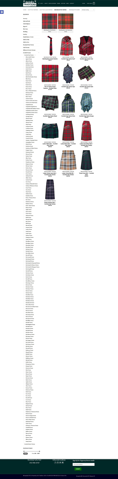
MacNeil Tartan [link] (29, 326)
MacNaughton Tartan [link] (30, 324)
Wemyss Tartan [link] (29, 437)
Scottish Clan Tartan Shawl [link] (50, 116)
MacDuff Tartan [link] (29, 271)
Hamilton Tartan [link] (29, 195)
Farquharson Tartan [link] (30, 162)
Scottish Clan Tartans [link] (46, 10)
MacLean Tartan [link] (29, 310)
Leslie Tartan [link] (28, 233)
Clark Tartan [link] (28, 124)
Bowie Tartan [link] (28, 81)
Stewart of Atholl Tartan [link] (31, 417)
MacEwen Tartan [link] (29, 273)
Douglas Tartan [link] (29, 150)
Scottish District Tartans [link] (29, 444)
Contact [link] (72, 3)
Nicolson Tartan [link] (29, 378)
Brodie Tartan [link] (29, 84)
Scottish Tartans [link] (33, 10)
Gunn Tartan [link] (28, 191)
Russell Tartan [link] (29, 397)
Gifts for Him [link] (26, 39)
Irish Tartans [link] (26, 47)
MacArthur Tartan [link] (30, 245)
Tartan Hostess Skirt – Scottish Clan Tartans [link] (50, 203)
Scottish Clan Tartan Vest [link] (86, 59)
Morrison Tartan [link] (29, 368)
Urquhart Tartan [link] (29, 429)
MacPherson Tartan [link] (30, 334)
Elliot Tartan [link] (28, 158)
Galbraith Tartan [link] (29, 176)
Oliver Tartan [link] (28, 386)
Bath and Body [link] (26, 21)
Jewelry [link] (25, 34)
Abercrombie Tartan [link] (30, 57)
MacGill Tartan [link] (29, 279)
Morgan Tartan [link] (29, 366)
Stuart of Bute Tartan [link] (30, 419)
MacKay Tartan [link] (29, 292)
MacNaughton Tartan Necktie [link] (49, 59)
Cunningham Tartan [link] (30, 142)
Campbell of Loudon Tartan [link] (31, 112)
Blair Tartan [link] (28, 79)
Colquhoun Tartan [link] (30, 130)
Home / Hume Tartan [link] (30, 205)
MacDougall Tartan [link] (30, 269)
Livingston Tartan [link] (29, 237)
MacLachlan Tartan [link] (30, 304)
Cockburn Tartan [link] (29, 128)
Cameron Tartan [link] (29, 98)
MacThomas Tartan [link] (30, 344)
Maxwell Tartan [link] (29, 352)
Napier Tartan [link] (29, 376)
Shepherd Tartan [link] (29, 403)
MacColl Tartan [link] (29, 255)
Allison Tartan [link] (29, 61)
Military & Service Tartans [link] (29, 50)
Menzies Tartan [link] (29, 356)
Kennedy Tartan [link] (29, 219)
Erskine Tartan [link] (29, 160)
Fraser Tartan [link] (29, 174)
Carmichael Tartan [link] (30, 114)
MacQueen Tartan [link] (29, 336)
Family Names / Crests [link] (28, 37)
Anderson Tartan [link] (29, 63)
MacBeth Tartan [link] (29, 251)
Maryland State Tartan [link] (28, 45)
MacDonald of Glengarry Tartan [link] (32, 267)
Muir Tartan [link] (28, 370)
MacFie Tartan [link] (29, 277)
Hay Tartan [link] (28, 199)
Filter (25, 453)
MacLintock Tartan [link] (30, 318)
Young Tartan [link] (28, 441)
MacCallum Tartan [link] (30, 253)
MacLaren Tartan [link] (29, 308)
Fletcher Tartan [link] (29, 166)
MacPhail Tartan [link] (29, 330)
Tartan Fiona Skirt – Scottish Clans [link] (86, 173)
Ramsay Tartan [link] (29, 388)
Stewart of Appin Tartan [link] (31, 415)
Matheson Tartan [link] (29, 350)
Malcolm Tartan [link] (29, 346)
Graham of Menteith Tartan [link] (31, 183)
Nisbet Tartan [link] (29, 380)
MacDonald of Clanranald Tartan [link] (33, 263)
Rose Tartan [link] (28, 393)
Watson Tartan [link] (29, 433)
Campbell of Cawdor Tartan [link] (31, 110)
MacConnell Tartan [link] (30, 257)
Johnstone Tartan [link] (29, 215)
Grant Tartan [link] (28, 188)
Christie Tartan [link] (29, 122)
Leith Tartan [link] (28, 231)
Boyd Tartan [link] (28, 82)
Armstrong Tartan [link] (30, 67)
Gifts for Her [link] (26, 42)
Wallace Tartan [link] (29, 431)
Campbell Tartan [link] (29, 104)
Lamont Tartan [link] (29, 227)
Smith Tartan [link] (28, 409)
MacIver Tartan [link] (29, 291)
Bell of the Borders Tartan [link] (31, 77)
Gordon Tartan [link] (29, 180)
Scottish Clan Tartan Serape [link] (86, 116)
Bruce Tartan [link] (28, 88)
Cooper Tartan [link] (29, 132)
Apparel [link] (25, 26)
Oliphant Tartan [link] (29, 384)
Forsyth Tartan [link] (29, 172)
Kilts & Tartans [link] (52, 3)
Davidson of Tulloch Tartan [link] (31, 148)
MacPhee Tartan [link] (29, 332)
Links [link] (67, 3)
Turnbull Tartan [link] (29, 427)
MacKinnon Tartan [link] (30, 300)
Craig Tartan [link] (28, 134)
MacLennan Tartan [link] (30, 314)
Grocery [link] (25, 18)
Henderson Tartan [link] (30, 201)
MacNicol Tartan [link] (29, 328)
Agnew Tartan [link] (29, 59)
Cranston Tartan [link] (29, 136)
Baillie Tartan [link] (28, 71)
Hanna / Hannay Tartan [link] (31, 197)
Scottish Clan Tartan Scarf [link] (68, 59)
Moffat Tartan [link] (29, 362)
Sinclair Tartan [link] (29, 405)
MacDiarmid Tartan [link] (30, 259)
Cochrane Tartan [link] (29, 126)
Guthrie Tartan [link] (29, 193)
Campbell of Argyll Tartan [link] (31, 106)
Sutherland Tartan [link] (29, 421)
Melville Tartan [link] (29, 354)
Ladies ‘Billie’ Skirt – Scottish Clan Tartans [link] (50, 144)
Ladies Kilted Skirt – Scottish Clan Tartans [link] (68, 144)
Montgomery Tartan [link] (30, 364)
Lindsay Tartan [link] (29, 235)
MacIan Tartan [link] (29, 285)
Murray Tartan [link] (29, 374)
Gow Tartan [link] (28, 182)
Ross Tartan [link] (28, 395)
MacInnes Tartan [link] (29, 287)
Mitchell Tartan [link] (29, 360)
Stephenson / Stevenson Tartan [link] (32, 411)
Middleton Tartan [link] (29, 358)
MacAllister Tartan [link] (30, 241)
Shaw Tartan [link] (28, 401)
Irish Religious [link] (26, 24)
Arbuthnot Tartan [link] (29, 65)
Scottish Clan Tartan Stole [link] (68, 116)
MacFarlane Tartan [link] (30, 275)
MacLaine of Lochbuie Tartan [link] (32, 306)
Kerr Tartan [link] (28, 221)
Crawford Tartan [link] (29, 138)
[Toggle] (39, 53)
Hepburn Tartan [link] (29, 203)
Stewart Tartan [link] (29, 413)
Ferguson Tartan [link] (29, 164)
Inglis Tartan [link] (28, 209)
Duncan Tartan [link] (29, 154)
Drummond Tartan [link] (30, 152)
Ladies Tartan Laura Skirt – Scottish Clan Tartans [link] (50, 173)
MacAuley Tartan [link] (29, 247)
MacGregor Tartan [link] (30, 283)
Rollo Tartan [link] (28, 392)
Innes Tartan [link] (28, 211)
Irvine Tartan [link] (28, 213)
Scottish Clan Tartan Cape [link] (68, 86)
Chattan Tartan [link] (29, 118)
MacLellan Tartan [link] (29, 312)
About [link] (46, 3)
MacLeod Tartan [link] (29, 316)
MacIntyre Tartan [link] (29, 289)
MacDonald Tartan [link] (30, 261)
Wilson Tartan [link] (29, 439)
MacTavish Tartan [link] (30, 342)
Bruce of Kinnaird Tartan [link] (31, 90)
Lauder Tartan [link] (29, 229)
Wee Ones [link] (25, 29)
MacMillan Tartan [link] (29, 320)
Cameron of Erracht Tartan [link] (31, 100)
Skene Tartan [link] (28, 407)
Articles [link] (63, 3)
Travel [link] (58, 3)
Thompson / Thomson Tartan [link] (32, 425)
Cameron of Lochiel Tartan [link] (31, 102)
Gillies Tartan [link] (29, 178)
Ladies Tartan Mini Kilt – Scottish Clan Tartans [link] (68, 173)
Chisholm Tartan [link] (29, 120)
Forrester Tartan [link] (29, 170)
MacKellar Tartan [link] (29, 294)
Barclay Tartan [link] (29, 75)
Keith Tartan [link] (28, 217)
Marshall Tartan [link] (29, 348)
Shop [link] (41, 3)
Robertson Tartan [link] (29, 390)
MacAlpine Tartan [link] (29, 243)
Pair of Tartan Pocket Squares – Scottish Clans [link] (50, 87)
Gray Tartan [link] (28, 189)
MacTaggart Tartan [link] (30, 340)
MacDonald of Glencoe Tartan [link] (32, 265)
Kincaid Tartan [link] (29, 225)
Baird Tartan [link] (28, 73)
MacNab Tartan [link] (29, 322)
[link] (2, 12)
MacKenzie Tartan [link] (30, 296)
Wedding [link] (25, 31)
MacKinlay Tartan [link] (29, 298)
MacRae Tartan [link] (29, 338)
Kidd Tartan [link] (28, 223)
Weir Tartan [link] (28, 435)
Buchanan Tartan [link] (29, 92)
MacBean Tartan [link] (29, 249)
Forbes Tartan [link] (29, 168)
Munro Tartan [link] (29, 372)
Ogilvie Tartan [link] (29, 382)
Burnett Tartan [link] (29, 94)
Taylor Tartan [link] (29, 423)
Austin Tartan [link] (29, 69)
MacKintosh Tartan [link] (30, 302)
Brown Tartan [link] (29, 86)
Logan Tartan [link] (28, 239)
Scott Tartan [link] (28, 399)
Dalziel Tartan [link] (29, 144)
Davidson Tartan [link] (29, 146)
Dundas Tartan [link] (29, 156)
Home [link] (24, 10)
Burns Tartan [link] (28, 96)
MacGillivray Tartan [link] (30, 281)
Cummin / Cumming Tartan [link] (31, 140)
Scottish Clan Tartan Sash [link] (86, 86)
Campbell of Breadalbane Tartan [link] (32, 108)
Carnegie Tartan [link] (29, 116)
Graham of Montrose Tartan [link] (32, 185)
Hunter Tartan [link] (29, 207)
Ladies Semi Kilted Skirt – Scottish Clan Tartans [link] (86, 144)
